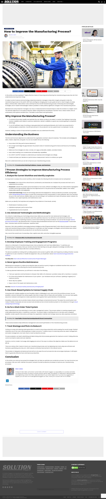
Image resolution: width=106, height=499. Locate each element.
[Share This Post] (30, 91)
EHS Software (40, 472)
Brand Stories (47, 1)
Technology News (49, 466)
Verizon (61, 468)
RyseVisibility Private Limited (19, 497)
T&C (86, 497)
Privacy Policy (80, 497)
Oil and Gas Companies (57, 470)
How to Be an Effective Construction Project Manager (30, 259)
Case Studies (48, 470)
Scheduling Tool (49, 472)
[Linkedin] (7, 380)
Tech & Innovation (38, 1)
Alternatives (29, 1)
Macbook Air (40, 470)
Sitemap (74, 497)
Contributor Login (92, 497)
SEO (65, 468)
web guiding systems (18, 194)
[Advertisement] (53, 15)
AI (65, 466)
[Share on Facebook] (18, 91)
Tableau (56, 468)
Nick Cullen (13, 35)
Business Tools (49, 468)
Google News (94, 475)
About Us (69, 497)
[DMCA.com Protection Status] (78, 469)
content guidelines (82, 480)
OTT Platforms (41, 468)
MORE (54, 1)
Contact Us (100, 497)
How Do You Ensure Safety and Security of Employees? (27, 286)
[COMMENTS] (65, 91)
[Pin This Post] (41, 91)
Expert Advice (40, 466)
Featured (57, 466)
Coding (62, 466)
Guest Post (59, 1)
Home (22, 1)
